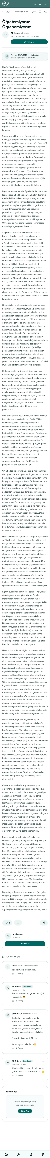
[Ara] (34, 3)
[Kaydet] (40, 11)
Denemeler (18, 12)
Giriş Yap (25, 1111)
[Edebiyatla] (5, 4)
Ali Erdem (15, 33)
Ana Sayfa (6, 12)
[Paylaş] (45, 11)
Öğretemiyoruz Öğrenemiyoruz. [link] (27, 12)
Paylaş (20, 973)
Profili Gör (25, 943)
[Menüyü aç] (45, 3)
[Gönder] (40, 3)
